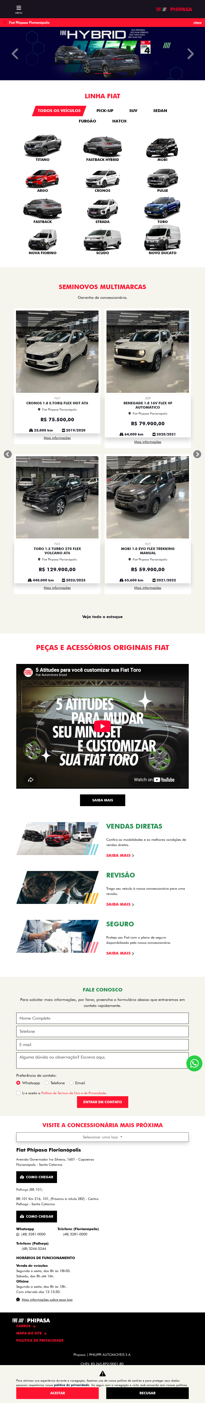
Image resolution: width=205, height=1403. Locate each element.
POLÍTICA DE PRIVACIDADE (40, 1340)
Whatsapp (31, 918)
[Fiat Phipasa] (174, 9)
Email (80, 918)
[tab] (59, 111)
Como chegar (39, 1012)
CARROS (23, 1326)
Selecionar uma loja (101, 972)
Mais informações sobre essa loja (47, 1135)
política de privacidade (71, 1385)
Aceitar (57, 1393)
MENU (18, 12)
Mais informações (57, 359)
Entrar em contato (102, 937)
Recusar (148, 1393)
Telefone (57, 918)
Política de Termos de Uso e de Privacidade (73, 928)
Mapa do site (29, 1333)
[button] (15, 53)
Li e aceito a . (64, 928)
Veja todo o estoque (102, 452)
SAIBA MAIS (102, 636)
